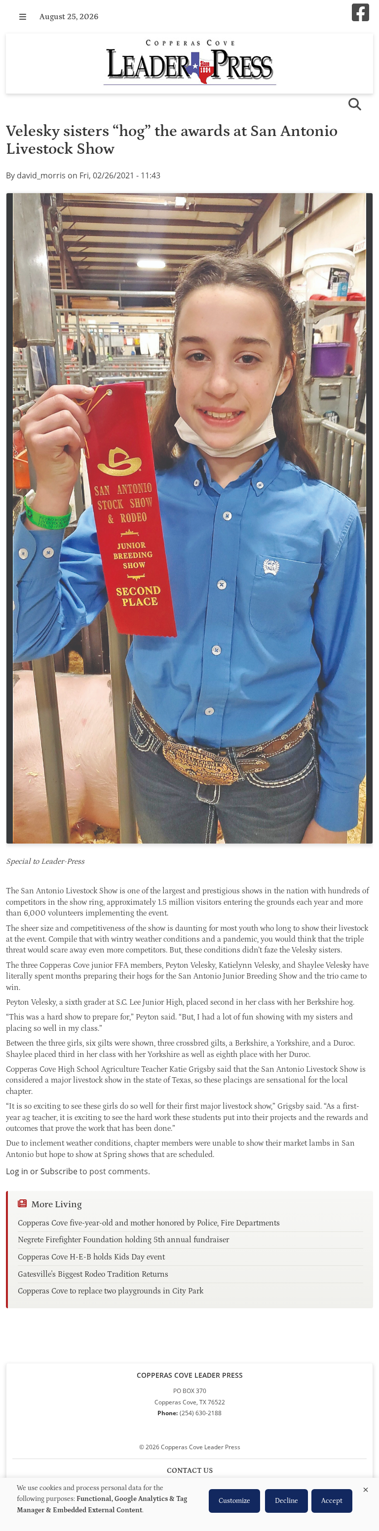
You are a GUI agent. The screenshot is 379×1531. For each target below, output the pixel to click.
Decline (286, 1501)
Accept (331, 1501)
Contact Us (190, 1470)
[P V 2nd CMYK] (189, 518)
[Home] (189, 63)
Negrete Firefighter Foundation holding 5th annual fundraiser (123, 1239)
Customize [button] (234, 1501)
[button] (23, 17)
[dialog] (189, 1504)
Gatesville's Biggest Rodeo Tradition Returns (93, 1274)
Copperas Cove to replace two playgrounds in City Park (110, 1291)
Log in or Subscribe (41, 1171)
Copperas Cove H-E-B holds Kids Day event (91, 1257)
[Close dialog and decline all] (365, 1488)
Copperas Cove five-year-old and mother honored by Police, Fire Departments (149, 1223)
